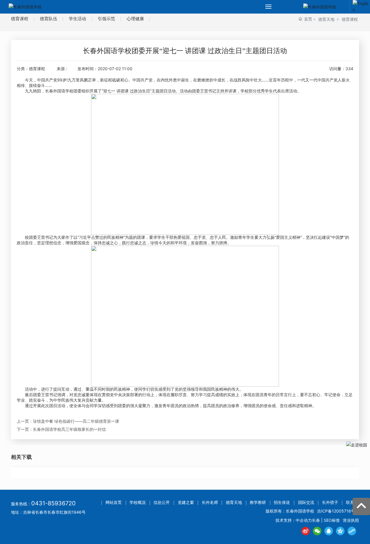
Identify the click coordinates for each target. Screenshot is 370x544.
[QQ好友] (328, 531)
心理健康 (135, 18)
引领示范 (106, 18)
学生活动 (77, 18)
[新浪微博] (305, 531)
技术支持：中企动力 (293, 520)
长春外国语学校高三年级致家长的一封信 (69, 429)
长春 (316, 520)
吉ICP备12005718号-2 (338, 510)
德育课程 (19, 18)
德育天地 (326, 19)
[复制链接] (351, 531)
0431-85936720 (53, 503)
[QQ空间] (340, 531)
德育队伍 (48, 18)
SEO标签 (332, 520)
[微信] (317, 531)
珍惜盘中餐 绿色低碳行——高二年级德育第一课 (76, 421)
